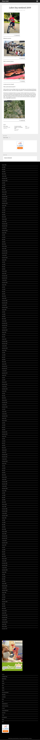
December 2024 (4, 196)
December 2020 (4, 300)
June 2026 (3, 167)
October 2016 (4, 386)
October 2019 (4, 327)
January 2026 (4, 176)
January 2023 (4, 248)
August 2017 (4, 375)
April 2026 (3, 171)
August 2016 (4, 391)
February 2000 (4, 626)
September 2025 (4, 180)
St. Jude (3, 708)
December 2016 (4, 384)
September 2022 (4, 257)
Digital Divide (4, 678)
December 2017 (4, 366)
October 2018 (4, 345)
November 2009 (4, 483)
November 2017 (4, 368)
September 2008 (4, 515)
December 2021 (4, 275)
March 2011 (4, 447)
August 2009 (4, 490)
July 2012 (3, 422)
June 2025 (3, 185)
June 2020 (3, 314)
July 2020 (3, 311)
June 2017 (3, 379)
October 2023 (4, 228)
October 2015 (4, 404)
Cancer (3, 674)
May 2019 (3, 336)
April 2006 (3, 581)
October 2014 (4, 413)
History (3, 690)
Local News (4, 696)
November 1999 (4, 628)
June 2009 (3, 495)
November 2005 (4, 585)
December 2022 (4, 250)
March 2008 (4, 529)
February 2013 (4, 420)
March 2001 (4, 608)
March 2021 (4, 296)
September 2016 (4, 388)
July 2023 (3, 234)
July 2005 (3, 594)
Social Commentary (5, 705)
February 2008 (4, 531)
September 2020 (4, 307)
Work (3, 721)
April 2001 (3, 606)
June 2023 (3, 237)
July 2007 (3, 547)
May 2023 (3, 239)
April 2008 (3, 526)
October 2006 (4, 567)
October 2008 (4, 513)
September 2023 (4, 230)
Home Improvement (5, 692)
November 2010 (4, 456)
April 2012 (3, 429)
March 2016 (4, 397)
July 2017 (3, 377)
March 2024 (4, 216)
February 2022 (4, 271)
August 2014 (4, 418)
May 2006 (3, 578)
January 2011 (4, 452)
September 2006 (4, 569)
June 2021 (3, 289)
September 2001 (4, 601)
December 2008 (4, 508)
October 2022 (4, 255)
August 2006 (4, 572)
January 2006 (4, 583)
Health (3, 687)
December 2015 (4, 402)
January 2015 (4, 411)
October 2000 (4, 619)
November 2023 (4, 225)
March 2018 (4, 361)
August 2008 (4, 517)
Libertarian (3, 694)
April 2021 (3, 293)
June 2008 (3, 522)
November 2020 (4, 302)
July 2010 (3, 465)
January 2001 (4, 612)
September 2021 (4, 282)
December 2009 (4, 481)
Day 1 (26, 126)
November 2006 (4, 565)
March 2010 (4, 474)
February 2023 (4, 246)
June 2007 (3, 549)
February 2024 (4, 219)
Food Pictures (23, 81)
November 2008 (4, 511)
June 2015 (3, 409)
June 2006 (3, 576)
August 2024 (4, 205)
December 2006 (4, 563)
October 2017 (4, 370)
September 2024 (4, 203)
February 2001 (4, 610)
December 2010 (4, 454)
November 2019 (4, 325)
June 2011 (3, 440)
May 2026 (3, 169)
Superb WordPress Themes (27, 738)
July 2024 (3, 207)
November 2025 (4, 178)
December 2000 (4, 615)
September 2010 (4, 461)
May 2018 (3, 357)
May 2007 (3, 551)
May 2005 (3, 599)
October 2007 (4, 540)
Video (3, 719)
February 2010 (4, 477)
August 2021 (4, 284)
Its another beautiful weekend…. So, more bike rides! (18, 127)
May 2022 (3, 266)
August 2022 (4, 259)
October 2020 (4, 305)
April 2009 (3, 499)
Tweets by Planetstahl (8, 157)
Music (3, 699)
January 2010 (4, 479)
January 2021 (4, 298)
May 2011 (3, 443)
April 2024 (3, 214)
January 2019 (4, 339)
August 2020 (4, 309)
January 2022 (4, 273)
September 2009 (17, 35)
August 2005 (4, 592)
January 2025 (4, 194)
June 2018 (3, 354)
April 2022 (3, 268)
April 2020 (3, 316)
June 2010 (3, 468)
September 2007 (4, 542)
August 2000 (4, 624)
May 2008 (3, 524)
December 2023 (4, 223)
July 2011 (3, 438)
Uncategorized (4, 717)
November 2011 (4, 431)
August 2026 (4, 164)
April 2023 (3, 241)
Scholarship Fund (5, 703)
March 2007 (4, 556)
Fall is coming (5, 126)
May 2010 (3, 470)
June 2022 (3, 264)
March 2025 (4, 189)
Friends (3, 683)
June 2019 (3, 334)
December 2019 (4, 323)
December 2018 (4, 341)
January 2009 (4, 506)
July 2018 (3, 352)
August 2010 (4, 463)
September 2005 (4, 590)
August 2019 (4, 332)
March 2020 (4, 318)
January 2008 (4, 533)
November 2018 (4, 343)
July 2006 (3, 574)
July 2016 (3, 393)
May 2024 (3, 212)
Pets (3, 701)
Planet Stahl (5, 1)
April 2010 (3, 472)
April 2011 (3, 445)
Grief (3, 685)
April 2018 (3, 359)
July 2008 (3, 520)
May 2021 (3, 291)
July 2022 (3, 262)
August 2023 (4, 232)
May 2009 (3, 497)
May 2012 (3, 427)
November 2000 (4, 617)
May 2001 (3, 603)
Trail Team (3, 712)
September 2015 (4, 406)
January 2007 (4, 560)
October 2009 (4, 486)
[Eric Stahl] (20, 149)
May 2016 (3, 395)
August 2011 (4, 436)
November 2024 (4, 198)
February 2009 (4, 504)
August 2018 (4, 350)
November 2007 (4, 538)
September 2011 (4, 434)
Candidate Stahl (4, 676)
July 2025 (3, 182)
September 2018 (4, 348)
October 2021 (4, 280)
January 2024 (4, 221)
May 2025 (3, 187)
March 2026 (4, 173)
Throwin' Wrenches (5, 710)
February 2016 (4, 400)
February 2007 (4, 558)
